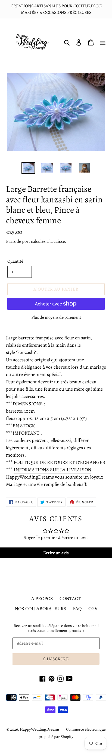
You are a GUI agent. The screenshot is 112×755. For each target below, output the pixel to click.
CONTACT (70, 598)
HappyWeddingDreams (40, 729)
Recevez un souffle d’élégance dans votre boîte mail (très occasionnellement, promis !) (56, 628)
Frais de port (18, 241)
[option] (28, 168)
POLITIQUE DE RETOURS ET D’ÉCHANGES (59, 462)
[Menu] (103, 42)
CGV (93, 608)
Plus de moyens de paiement (56, 317)
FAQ (77, 608)
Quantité (15, 261)
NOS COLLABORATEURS (40, 608)
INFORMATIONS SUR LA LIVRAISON (52, 469)
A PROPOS (42, 598)
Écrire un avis (56, 553)
